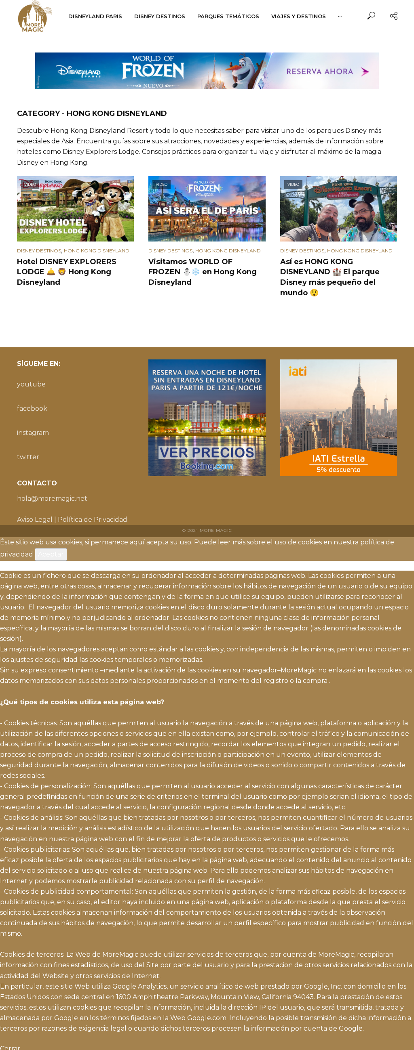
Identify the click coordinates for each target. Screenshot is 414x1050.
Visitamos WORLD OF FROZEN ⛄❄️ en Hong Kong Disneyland (202, 272)
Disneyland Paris (95, 16)
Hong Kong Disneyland (96, 251)
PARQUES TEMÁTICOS (228, 16)
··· (340, 16)
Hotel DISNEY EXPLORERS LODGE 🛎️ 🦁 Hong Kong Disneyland (66, 272)
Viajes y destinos (298, 16)
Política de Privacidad (92, 519)
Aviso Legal (35, 519)
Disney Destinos (159, 16)
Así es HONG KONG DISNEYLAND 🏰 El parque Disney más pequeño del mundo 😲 (330, 277)
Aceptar (51, 554)
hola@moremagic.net (52, 498)
